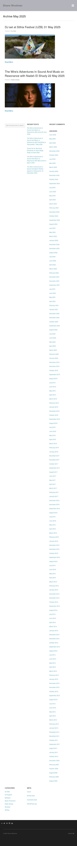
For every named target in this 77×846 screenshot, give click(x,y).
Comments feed (32, 800)
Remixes (7, 807)
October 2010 (53, 756)
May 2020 (52, 342)
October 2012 (53, 691)
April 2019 (52, 395)
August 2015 (53, 561)
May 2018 (52, 435)
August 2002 (53, 781)
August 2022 (53, 253)
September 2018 (54, 419)
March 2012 (53, 720)
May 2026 (52, 139)
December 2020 (54, 313)
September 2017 (54, 468)
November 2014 (54, 598)
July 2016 (52, 517)
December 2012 (54, 683)
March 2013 (53, 671)
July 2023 (52, 228)
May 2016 (52, 525)
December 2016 (54, 500)
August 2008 (53, 773)
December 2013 (54, 634)
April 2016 (52, 529)
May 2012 (52, 712)
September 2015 (54, 557)
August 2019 (53, 378)
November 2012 (54, 687)
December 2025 (54, 151)
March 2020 (53, 350)
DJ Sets (13, 31)
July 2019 (52, 383)
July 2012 (52, 704)
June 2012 (52, 708)
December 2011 (54, 732)
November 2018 (54, 411)
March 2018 (53, 444)
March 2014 (53, 626)
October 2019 (53, 370)
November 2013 (54, 639)
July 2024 (52, 187)
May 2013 (52, 663)
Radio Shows (15, 80)
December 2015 (54, 545)
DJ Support (8, 795)
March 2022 (53, 269)
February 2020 (54, 354)
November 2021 (54, 281)
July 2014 (52, 614)
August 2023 (53, 224)
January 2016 (53, 541)
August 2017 (53, 472)
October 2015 (53, 553)
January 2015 (53, 590)
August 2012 (53, 699)
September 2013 (54, 647)
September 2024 (54, 183)
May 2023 (52, 232)
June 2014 (52, 618)
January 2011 (53, 752)
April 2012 (52, 716)
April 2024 (52, 200)
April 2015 (52, 578)
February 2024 (54, 208)
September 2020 (54, 326)
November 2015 (54, 549)
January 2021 (53, 309)
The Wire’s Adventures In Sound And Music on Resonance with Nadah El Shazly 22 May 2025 (35, 73)
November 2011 (54, 736)
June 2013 (52, 659)
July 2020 (52, 334)
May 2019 (52, 391)
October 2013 (53, 643)
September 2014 (54, 606)
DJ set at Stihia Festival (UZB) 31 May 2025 (32, 27)
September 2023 (54, 220)
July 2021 (52, 289)
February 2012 (54, 724)
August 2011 (53, 748)
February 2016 (54, 537)
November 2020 (54, 317)
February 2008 (54, 777)
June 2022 (52, 261)
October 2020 (53, 322)
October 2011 (53, 740)
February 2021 (54, 305)
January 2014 (53, 630)
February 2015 (54, 586)
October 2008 (53, 769)
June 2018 (52, 431)
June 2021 (52, 293)
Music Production (10, 801)
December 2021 (54, 277)
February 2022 (54, 273)
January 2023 (53, 240)
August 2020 (53, 330)
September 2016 (54, 508)
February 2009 (54, 765)
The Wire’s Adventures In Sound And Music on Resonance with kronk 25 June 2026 (37, 131)
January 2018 (53, 452)
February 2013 (54, 675)
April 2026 (52, 143)
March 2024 (53, 204)
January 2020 (53, 358)
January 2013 (53, 679)
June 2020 (52, 338)
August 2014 (53, 610)
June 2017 (52, 476)
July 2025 (52, 159)
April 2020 (52, 346)
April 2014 (52, 622)
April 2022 (52, 265)
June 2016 (52, 521)
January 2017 (53, 496)
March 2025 (53, 167)
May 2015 (52, 574)
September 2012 (54, 695)
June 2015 (52, 569)
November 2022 (54, 248)
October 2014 (53, 602)
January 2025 (53, 171)
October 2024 (53, 179)
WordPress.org (32, 804)
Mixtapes (7, 798)
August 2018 (53, 423)
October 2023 (53, 216)
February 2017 (54, 492)
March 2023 (53, 236)
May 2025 (52, 163)
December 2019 (54, 362)
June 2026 (52, 135)
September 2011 (54, 744)
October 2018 (53, 415)
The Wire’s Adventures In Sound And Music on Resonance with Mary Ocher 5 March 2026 (36, 159)
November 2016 (54, 504)
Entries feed (31, 796)
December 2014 (54, 594)
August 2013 (53, 651)
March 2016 (53, 533)
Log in (29, 792)
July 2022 (52, 257)
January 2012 (53, 728)
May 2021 (52, 297)
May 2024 (52, 196)
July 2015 (52, 565)
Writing (7, 810)
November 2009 (54, 761)
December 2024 (54, 175)
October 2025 (53, 155)
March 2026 (53, 147)
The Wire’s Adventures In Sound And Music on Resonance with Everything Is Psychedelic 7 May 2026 (36, 141)
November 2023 (54, 212)
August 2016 (53, 513)
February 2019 (54, 403)
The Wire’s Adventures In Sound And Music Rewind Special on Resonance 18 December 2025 (35, 170)
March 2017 (53, 488)
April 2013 (52, 667)
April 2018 (52, 439)
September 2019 (54, 374)
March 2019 (53, 399)
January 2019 (53, 407)
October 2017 (53, 464)
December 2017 (54, 456)
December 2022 (54, 244)
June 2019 (52, 387)
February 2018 (54, 448)
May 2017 (52, 480)
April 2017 (52, 484)
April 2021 (52, 301)
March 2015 (53, 582)
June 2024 (52, 192)
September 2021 (54, 285)
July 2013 (52, 655)
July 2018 (52, 427)
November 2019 (54, 366)
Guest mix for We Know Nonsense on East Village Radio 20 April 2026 (35, 150)
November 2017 (54, 460)
